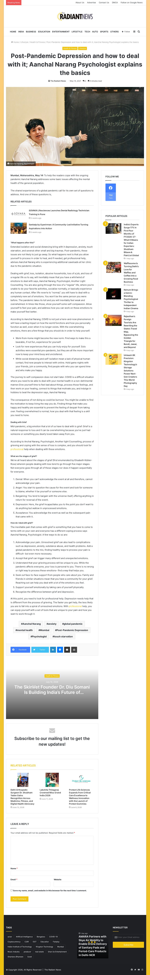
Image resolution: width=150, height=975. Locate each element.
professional (17, 449)
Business (31, 31)
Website (57, 879)
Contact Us (104, 2)
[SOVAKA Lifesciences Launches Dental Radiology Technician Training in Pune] (19, 214)
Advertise (91, 2)
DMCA (115, 2)
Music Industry (14, 952)
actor (10, 937)
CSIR (27, 942)
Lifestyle (77, 31)
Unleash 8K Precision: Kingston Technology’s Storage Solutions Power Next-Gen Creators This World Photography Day (130, 370)
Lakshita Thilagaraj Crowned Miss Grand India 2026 (50, 793)
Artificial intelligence (24, 937)
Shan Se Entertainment (57, 952)
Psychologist (39, 636)
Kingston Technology (44, 947)
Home (13, 31)
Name (14, 868)
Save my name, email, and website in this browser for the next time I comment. (50, 890)
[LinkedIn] (53, 650)
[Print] (74, 650)
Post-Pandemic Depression (72, 630)
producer (27, 952)
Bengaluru (41, 937)
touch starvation (63, 636)
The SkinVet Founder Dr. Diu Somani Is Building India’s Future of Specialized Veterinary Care (52, 692)
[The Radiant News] (75, 16)
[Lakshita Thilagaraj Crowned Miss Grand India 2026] (52, 780)
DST (34, 942)
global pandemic (73, 623)
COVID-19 (53, 937)
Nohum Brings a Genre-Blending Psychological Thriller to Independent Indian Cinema (131, 299)
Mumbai (44, 630)
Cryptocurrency (14, 942)
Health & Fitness (37, 42)
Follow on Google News (132, 2)
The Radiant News (58, 81)
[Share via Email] (67, 650)
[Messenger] (60, 650)
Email (14, 879)
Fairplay (56, 942)
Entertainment (61, 31)
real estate (39, 952)
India (21, 31)
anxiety (52, 623)
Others (114, 31)
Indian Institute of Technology (20, 947)
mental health (25, 630)
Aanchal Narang (32, 623)
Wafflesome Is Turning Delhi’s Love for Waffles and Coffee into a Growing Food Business (131, 272)
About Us (80, 2)
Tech (87, 31)
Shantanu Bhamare (15, 957)
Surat (29, 957)
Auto (95, 31)
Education (44, 31)
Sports (104, 31)
